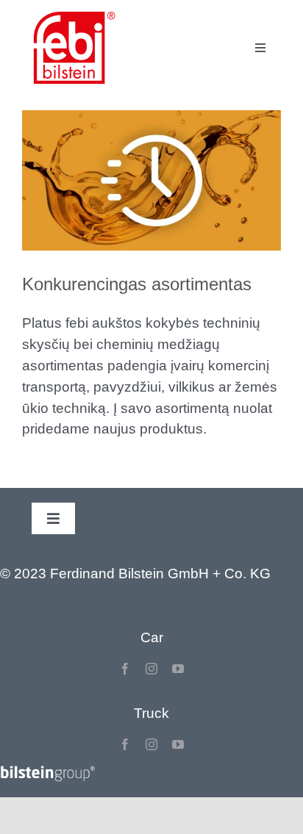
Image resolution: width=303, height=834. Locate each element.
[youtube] (178, 669)
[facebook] (125, 669)
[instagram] (151, 669)
